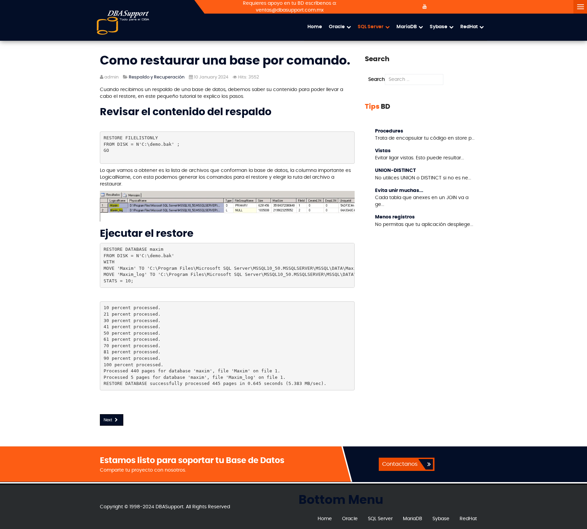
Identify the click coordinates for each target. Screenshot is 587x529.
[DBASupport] (123, 22)
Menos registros (395, 217)
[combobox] (414, 79)
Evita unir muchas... (399, 190)
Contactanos (399, 464)
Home (314, 26)
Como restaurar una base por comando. (225, 61)
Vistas (383, 150)
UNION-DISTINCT (395, 170)
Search (376, 79)
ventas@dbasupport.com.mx (290, 10)
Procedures (389, 131)
